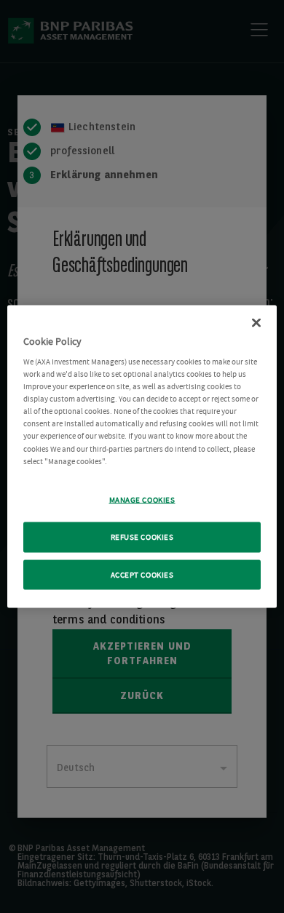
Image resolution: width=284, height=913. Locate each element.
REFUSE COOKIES (142, 536)
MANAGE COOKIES (142, 499)
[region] (142, 456)
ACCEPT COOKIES (142, 574)
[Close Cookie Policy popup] (256, 322)
